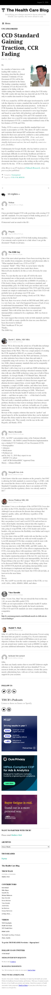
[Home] (25, 10)
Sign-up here (34, 942)
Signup (4, 858)
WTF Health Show (7, 928)
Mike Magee (5, 890)
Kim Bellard (5, 887)
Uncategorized (10, 28)
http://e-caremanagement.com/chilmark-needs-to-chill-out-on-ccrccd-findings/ (24, 617)
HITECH (21, 177)
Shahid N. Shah (14, 627)
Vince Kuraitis (14, 592)
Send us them (31, 970)
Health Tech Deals (7, 925)
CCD (12, 177)
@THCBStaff (5, 953)
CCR (16, 177)
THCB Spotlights (7, 923)
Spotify (8, 938)
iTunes (3, 938)
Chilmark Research (32, 168)
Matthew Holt (16, 835)
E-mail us (13, 961)
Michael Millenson (7, 895)
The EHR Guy (14, 252)
